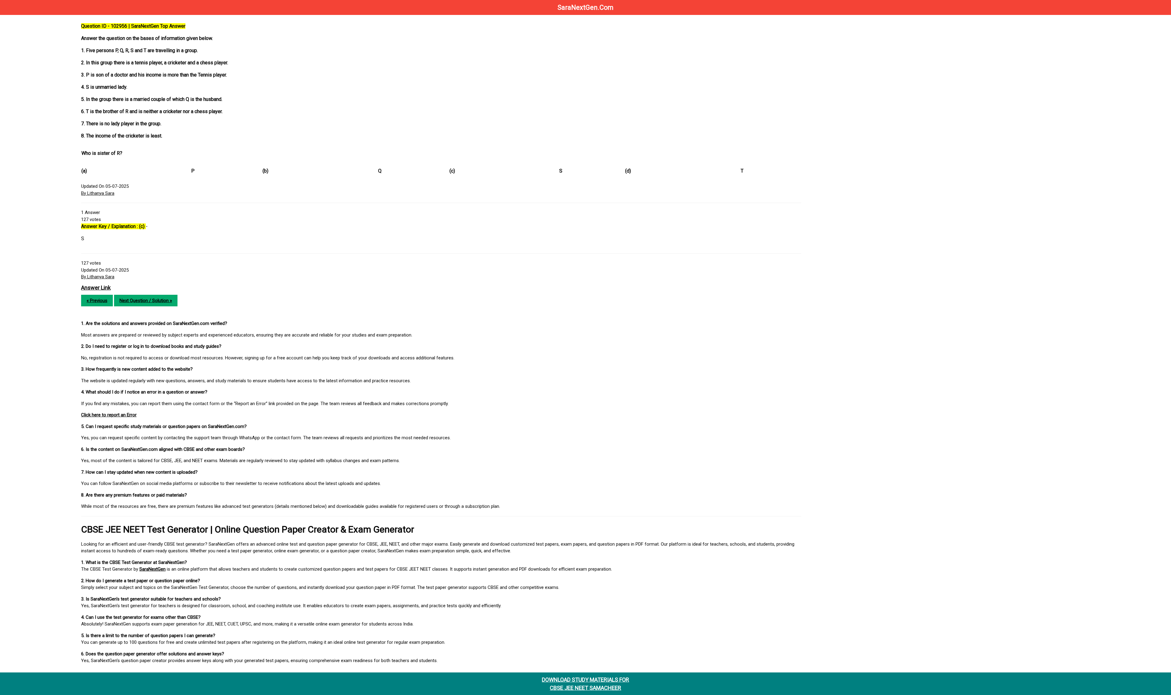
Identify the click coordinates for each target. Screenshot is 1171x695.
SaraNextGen (152, 569)
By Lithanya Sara (97, 193)
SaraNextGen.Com (585, 7)
